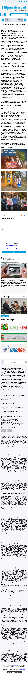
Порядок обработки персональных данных (13, 395)
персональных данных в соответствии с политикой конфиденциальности (12, 247)
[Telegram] (26, 215)
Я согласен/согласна (14, 672)
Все (24, 297)
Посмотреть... (4, 316)
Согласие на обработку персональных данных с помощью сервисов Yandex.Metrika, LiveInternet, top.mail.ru (13, 407)
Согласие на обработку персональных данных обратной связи (11, 402)
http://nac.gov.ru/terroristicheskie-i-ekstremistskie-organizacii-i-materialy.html (14, 613)
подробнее (17, 665)
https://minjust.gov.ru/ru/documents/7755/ (17, 490)
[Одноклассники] (22, 215)
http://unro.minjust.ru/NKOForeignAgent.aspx (12, 585)
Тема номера (10, 20)
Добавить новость (14, 290)
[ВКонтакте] (24, 215)
